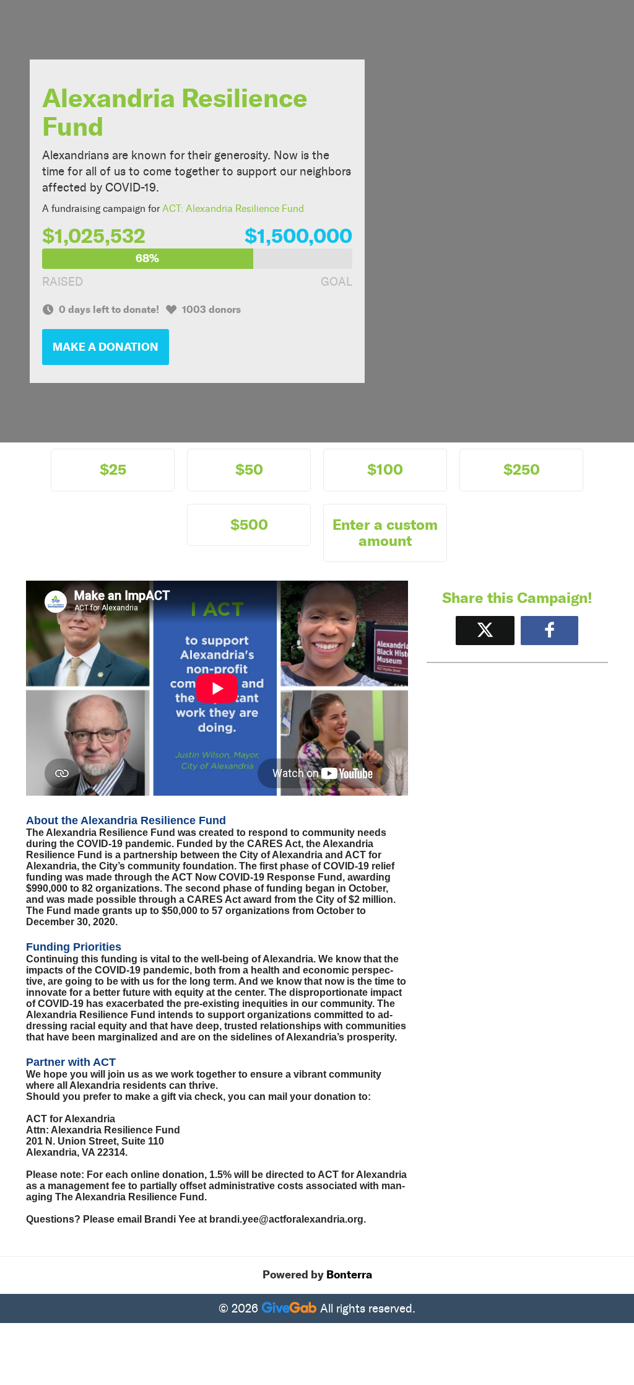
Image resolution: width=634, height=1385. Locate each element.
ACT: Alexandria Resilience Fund (233, 208)
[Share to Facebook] (549, 630)
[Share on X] (485, 630)
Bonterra (349, 1275)
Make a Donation (105, 347)
